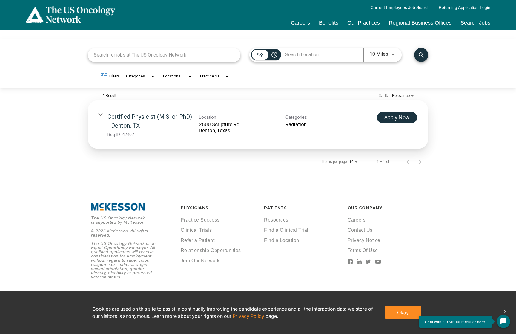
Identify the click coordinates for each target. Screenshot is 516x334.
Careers (300, 23)
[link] (258, 124)
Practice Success (200, 219)
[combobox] (164, 55)
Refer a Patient (198, 240)
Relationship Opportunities (211, 250)
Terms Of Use (363, 250)
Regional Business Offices (420, 23)
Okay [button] (403, 312)
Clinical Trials (196, 230)
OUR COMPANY (365, 207)
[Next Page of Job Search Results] (420, 162)
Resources (276, 219)
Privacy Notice (364, 240)
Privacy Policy (248, 316)
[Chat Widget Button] (503, 321)
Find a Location (281, 240)
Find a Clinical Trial (286, 230)
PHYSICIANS (194, 207)
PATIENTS (275, 207)
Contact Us (360, 230)
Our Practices (363, 23)
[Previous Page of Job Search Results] (408, 162)
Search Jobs (475, 23)
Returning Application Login (464, 7)
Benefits (328, 23)
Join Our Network (200, 260)
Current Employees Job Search (400, 7)
